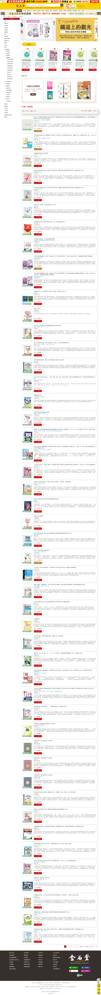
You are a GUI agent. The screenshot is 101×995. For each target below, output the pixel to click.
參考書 (5, 117)
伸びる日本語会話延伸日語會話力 (41, 550)
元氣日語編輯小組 (37, 171)
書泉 (35, 328)
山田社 (35, 121)
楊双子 (41, 7)
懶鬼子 (35, 467)
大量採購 (55, 964)
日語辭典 (8, 83)
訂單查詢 (26, 957)
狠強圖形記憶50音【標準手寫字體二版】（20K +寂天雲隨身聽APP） (50, 221)
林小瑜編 (35, 793)
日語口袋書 (9, 76)
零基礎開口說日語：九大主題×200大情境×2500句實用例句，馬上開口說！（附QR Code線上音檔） (56, 895)
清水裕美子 (36, 862)
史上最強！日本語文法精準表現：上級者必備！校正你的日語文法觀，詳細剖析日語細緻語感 (55, 567)
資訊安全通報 (12, 968)
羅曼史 (5, 42)
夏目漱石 (35, 654)
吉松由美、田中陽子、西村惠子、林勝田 (41, 120)
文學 (5, 21)
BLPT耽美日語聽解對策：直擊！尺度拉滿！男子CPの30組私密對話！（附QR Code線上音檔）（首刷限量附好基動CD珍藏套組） (63, 256)
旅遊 (5, 34)
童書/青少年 (6, 40)
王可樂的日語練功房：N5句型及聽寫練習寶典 (44, 239)
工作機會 (11, 964)
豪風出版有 (36, 743)
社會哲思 (6, 112)
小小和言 (35, 880)
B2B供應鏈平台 (56, 968)
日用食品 (75, 10)
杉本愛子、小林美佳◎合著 (39, 483)
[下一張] (97, 29)
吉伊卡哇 (56, 7)
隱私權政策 (11, 966)
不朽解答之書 (46, 7)
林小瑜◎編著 (36, 637)
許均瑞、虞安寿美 (37, 913)
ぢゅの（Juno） (37, 154)
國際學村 (35, 570)
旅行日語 (9, 74)
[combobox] (43, 5)
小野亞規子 (36, 396)
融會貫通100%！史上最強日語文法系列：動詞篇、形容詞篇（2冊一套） (50, 291)
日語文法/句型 (10, 61)
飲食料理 (6, 27)
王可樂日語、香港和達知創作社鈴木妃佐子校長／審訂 (44, 240)
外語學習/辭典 (9, 90)
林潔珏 (35, 206)
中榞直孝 (42, 396)
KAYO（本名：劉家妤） (38, 879)
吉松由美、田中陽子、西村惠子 (39, 673)
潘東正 (35, 500)
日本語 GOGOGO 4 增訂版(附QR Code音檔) (80, 64)
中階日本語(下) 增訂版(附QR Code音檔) (43, 775)
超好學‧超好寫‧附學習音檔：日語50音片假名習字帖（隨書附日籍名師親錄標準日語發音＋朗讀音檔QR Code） (59, 170)
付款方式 (40, 957)
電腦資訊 (6, 106)
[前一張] (22, 29)
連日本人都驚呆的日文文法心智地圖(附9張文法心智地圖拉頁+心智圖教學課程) (52, 601)
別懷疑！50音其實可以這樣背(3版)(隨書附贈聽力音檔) (46, 498)
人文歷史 (6, 110)
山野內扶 (63, 65)
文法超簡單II (37, 618)
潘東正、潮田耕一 (37, 327)
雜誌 (43, 10)
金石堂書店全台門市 (14, 959)
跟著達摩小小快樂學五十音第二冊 (41, 877)
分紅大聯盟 (55, 962)
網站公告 (40, 966)
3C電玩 (60, 10)
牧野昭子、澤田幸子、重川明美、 (40, 413)
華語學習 (8, 96)
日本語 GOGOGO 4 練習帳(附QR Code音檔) (93, 64)
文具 (51, 10)
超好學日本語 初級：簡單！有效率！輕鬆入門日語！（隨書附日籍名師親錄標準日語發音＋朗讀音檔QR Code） (59, 929)
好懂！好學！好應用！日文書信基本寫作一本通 (45, 204)
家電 (65, 10)
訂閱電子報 (26, 962)
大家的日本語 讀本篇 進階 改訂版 (41, 412)
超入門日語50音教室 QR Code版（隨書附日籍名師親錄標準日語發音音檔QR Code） (53, 533)
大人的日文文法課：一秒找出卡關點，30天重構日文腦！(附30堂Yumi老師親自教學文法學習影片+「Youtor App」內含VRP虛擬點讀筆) (64, 464)
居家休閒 (69, 10)
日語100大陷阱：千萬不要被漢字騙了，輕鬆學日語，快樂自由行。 (49, 636)
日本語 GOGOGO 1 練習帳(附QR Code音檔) (40, 64)
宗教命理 (6, 36)
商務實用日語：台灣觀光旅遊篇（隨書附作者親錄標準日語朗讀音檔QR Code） (52, 912)
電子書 (47, 10)
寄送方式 (40, 959)
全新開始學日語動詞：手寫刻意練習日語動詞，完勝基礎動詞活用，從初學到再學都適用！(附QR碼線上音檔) (59, 826)
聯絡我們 (40, 964)
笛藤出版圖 (36, 897)
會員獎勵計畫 (27, 959)
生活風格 (6, 25)
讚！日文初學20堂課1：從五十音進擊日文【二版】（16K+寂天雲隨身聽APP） (52, 342)
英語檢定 (8, 53)
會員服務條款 (27, 966)
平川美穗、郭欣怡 (37, 776)
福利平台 (55, 966)
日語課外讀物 (10, 70)
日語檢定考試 (9, 81)
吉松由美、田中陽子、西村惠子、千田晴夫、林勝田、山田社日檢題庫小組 (47, 430)
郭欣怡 (35, 742)
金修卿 (35, 827)
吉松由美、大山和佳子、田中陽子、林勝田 (42, 449)
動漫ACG (29, 10)
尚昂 (35, 726)
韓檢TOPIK (8, 88)
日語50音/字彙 (10, 59)
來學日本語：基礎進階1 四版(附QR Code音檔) (44, 723)
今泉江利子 (36, 810)
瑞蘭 (35, 173)
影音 (79, 10)
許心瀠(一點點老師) (37, 257)
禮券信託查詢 (27, 964)
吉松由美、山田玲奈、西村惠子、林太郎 (41, 138)
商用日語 (9, 72)
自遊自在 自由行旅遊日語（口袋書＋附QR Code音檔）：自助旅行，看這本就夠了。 (53, 481)
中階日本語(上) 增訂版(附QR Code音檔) (43, 740)
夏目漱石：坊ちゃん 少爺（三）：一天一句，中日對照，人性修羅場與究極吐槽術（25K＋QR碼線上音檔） (58, 653)
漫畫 (5, 47)
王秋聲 (35, 896)
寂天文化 (35, 224)
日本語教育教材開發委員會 (39, 725)
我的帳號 (26, 955)
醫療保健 (6, 32)
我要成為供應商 (56, 957)
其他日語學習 (10, 78)
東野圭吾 (37, 7)
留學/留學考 (8, 92)
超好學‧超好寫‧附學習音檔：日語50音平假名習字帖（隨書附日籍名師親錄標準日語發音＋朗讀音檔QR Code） (59, 187)
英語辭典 (8, 55)
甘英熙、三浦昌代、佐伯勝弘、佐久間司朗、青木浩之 (44, 344)
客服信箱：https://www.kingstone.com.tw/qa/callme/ (50, 988)
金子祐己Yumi (51, 65)
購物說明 (40, 955)
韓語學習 (8, 85)
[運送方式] (98, 992)
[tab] (29, 44)
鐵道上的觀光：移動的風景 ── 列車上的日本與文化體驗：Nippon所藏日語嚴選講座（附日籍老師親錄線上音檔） (60, 584)
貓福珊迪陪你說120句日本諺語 (41, 153)
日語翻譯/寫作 (10, 65)
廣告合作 (55, 959)
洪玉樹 (35, 603)
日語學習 (21, 16)
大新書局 (35, 311)
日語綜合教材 (10, 67)
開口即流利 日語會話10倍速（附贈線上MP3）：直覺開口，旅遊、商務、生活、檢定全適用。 (55, 792)
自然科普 (6, 108)
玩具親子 (55, 10)
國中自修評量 (29, 7)
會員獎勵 (19, 10)
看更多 (33, 94)
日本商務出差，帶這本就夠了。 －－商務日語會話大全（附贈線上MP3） (50, 706)
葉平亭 (35, 223)
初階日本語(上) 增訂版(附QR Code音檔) (43, 757)
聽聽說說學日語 (37, 395)
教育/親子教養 (7, 38)
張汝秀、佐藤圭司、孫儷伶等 (39, 551)
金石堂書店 (11, 955)
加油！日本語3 (37, 308)
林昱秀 (35, 620)
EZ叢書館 (35, 241)
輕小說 (5, 45)
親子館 (34, 10)
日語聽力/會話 (10, 63)
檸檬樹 (35, 381)
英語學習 (8, 51)
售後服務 (40, 962)
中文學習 (8, 94)
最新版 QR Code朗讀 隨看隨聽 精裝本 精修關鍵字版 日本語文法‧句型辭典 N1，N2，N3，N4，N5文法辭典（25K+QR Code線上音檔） (65, 429)
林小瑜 (35, 361)
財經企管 (6, 23)
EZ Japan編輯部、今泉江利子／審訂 (40, 586)
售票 (83, 10)
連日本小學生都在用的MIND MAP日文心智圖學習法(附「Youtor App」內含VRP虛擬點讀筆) (55, 860)
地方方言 (8, 98)
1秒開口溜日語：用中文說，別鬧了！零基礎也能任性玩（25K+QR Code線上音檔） (53, 843)
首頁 (4, 16)
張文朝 (35, 292)
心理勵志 (6, 29)
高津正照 (35, 310)
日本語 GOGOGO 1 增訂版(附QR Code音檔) (26, 64)
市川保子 (35, 568)
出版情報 (11, 962)
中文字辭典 (8, 101)
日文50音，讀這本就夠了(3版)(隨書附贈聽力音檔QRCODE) (47, 325)
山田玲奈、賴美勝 (37, 845)
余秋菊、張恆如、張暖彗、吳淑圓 (40, 930)
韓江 (34, 7)
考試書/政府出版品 (8, 114)
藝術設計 (6, 103)
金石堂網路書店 (12, 957)
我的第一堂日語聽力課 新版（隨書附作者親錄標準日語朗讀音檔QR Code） (51, 809)
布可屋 (35, 362)
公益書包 (52, 7)
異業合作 (55, 955)
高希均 (60, 7)
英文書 (38, 10)
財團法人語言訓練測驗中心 (27, 65)
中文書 (24, 10)
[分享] (98, 989)
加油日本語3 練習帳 (38, 516)
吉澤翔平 (42, 862)
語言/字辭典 (14, 16)
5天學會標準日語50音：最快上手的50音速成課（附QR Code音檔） (49, 359)
